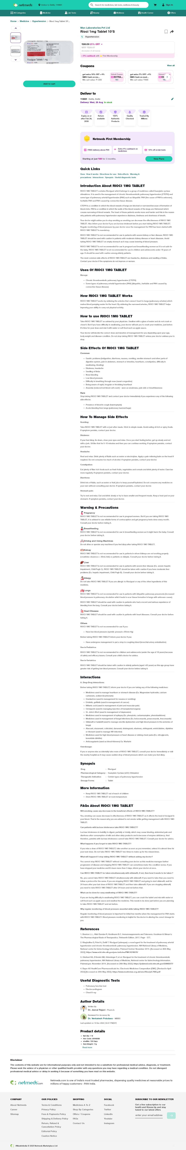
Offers (173, 13)
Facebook (109, 1105)
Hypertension (92, 36)
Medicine (47, 13)
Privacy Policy (49, 1109)
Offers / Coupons (81, 1114)
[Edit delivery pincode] (172, 99)
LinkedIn (108, 1114)
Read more (87, 1047)
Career (13, 1109)
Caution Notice (49, 1136)
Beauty (96, 13)
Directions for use (108, 174)
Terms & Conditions (52, 1105)
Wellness (120, 13)
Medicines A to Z (81, 1105)
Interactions (98, 177)
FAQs (75, 1118)
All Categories (20, 13)
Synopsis (109, 177)
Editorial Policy (49, 1131)
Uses (82, 174)
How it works (92, 174)
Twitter (107, 1109)
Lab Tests (72, 13)
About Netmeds (18, 1105)
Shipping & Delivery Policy (55, 1118)
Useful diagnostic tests (125, 177)
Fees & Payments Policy (54, 1114)
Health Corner (147, 13)
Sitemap (14, 1114)
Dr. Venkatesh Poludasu (100, 1018)
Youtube (108, 1118)
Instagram (109, 1123)
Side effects (123, 174)
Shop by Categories (83, 1109)
